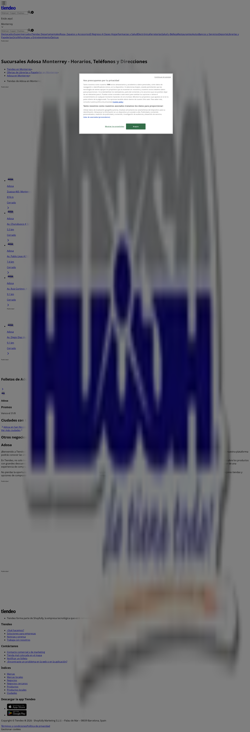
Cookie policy (118, 102)
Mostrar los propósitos (114, 126)
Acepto (136, 126)
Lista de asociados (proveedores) (96, 117)
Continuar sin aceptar (163, 77)
